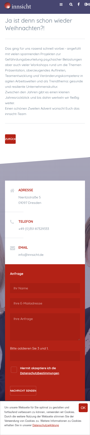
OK (83, 407)
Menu (61, 4)
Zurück (10, 139)
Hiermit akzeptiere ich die (39, 370)
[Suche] (71, 4)
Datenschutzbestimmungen (39, 373)
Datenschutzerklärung (45, 425)
